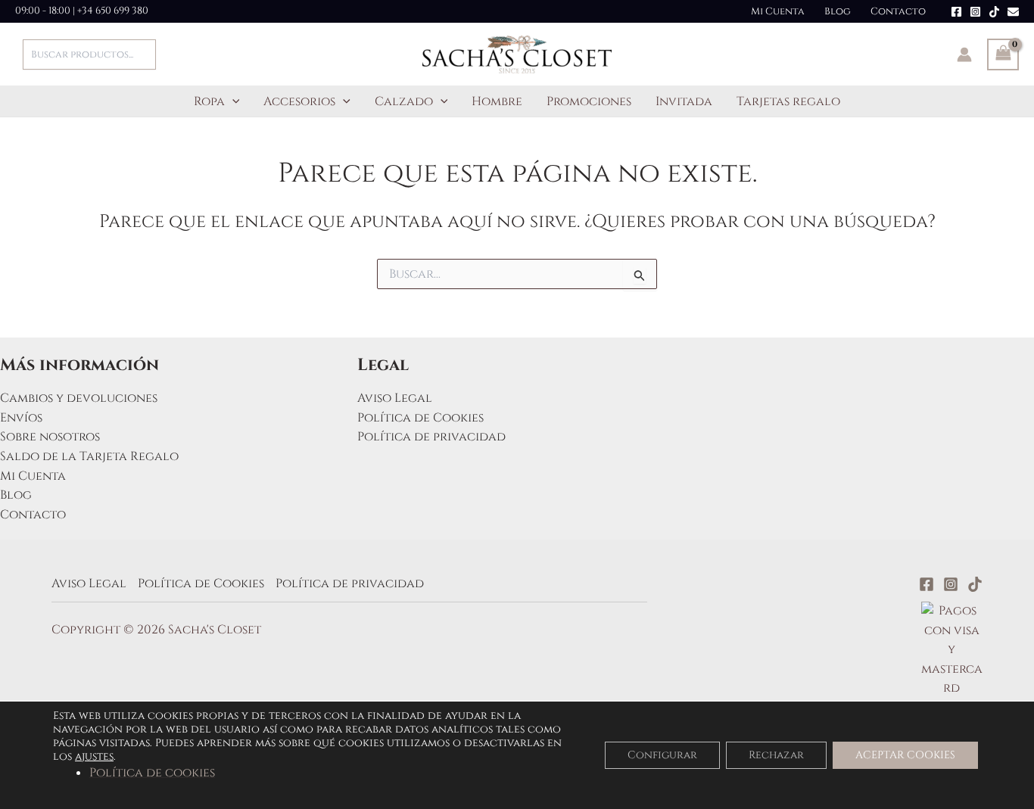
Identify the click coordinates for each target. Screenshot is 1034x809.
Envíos (21, 417)
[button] (232, 101)
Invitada (684, 101)
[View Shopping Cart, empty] (1003, 54)
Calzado (404, 101)
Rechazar (776, 755)
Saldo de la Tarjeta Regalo (89, 456)
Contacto (898, 11)
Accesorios (299, 101)
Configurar (662, 755)
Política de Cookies (420, 417)
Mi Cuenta (778, 11)
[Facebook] (956, 11)
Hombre (497, 101)
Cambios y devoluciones (78, 398)
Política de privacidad (431, 436)
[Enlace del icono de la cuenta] (964, 54)
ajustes (94, 757)
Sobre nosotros (50, 436)
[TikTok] (994, 11)
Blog (837, 11)
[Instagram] (975, 11)
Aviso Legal (394, 398)
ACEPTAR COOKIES (905, 755)
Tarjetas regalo (788, 101)
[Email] (1013, 11)
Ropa (209, 101)
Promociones (589, 101)
